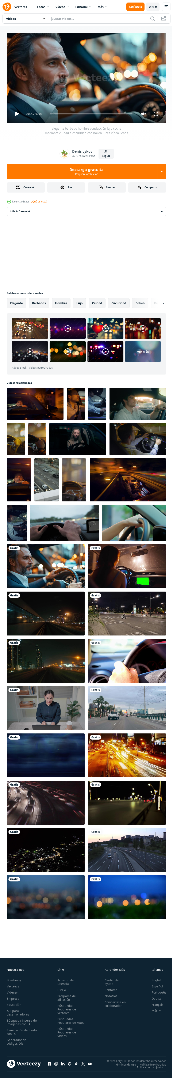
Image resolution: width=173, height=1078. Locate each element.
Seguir (106, 156)
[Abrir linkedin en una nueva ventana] (63, 1062)
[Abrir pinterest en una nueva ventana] (69, 1062)
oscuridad (118, 301)
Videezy (12, 990)
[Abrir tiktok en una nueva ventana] (76, 1062)
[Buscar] (152, 18)
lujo (79, 301)
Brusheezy (14, 978)
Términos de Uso (122, 1062)
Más (101, 7)
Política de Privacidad (150, 1062)
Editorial (81, 7)
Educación (14, 1003)
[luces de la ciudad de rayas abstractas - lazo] (46, 754)
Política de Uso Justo (146, 1065)
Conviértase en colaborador (113, 1002)
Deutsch (154, 997)
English (154, 978)
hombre (61, 301)
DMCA (61, 988)
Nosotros (109, 994)
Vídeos (60, 7)
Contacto (109, 988)
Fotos (41, 7)
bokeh (140, 301)
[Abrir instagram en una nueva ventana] (56, 1062)
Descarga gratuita (86, 171)
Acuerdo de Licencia (65, 980)
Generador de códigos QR (16, 1040)
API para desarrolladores (18, 1010)
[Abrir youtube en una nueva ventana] (90, 1062)
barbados (39, 301)
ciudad (97, 301)
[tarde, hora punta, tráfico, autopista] (46, 801)
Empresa (13, 997)
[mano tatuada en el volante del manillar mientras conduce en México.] (127, 659)
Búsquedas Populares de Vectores (66, 1007)
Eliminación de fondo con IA (17, 1030)
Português (156, 990)
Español (154, 984)
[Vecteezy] (7, 7)
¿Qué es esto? (39, 201)
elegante (16, 301)
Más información (20, 210)
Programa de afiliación (66, 996)
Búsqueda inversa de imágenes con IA (21, 1020)
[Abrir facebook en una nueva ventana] (49, 1062)
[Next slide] (156, 301)
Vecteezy (13, 984)
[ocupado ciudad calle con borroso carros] (46, 478)
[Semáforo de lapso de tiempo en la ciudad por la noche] (127, 754)
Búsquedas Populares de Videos (66, 1034)
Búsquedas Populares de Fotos (66, 1020)
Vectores (20, 7)
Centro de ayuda (110, 980)
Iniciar (153, 6)
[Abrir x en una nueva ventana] (83, 1062)
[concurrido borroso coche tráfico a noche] (127, 801)
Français (154, 1003)
